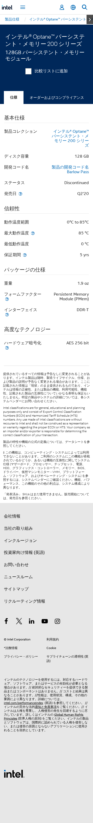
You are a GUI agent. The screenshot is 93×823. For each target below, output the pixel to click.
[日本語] (73, 7)
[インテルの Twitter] (19, 622)
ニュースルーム (18, 577)
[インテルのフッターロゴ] (14, 773)
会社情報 (12, 516)
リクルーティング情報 (24, 601)
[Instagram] (57, 622)
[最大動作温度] (33, 233)
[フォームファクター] (7, 299)
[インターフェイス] (7, 314)
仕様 (13, 97)
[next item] (90, 19)
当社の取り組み (18, 528)
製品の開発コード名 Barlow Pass (70, 170)
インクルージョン (20, 540)
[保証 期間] (25, 255)
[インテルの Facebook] (6, 622)
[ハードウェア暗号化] (7, 347)
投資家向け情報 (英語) (24, 552)
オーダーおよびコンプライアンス (57, 97)
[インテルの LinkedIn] (31, 622)
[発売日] (20, 193)
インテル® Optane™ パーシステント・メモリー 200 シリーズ (70, 138)
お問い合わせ (16, 564)
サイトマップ (16, 589)
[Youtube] (44, 622)
